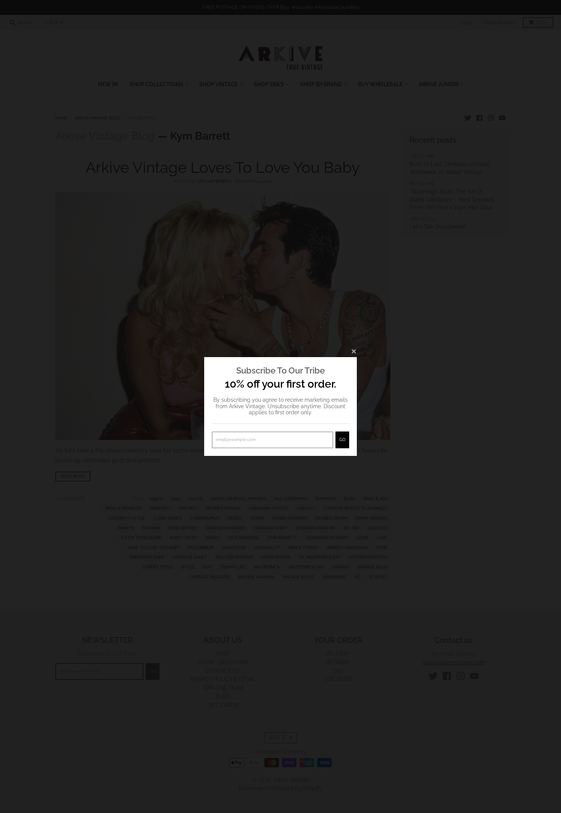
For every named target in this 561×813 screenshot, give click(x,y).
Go (342, 439)
